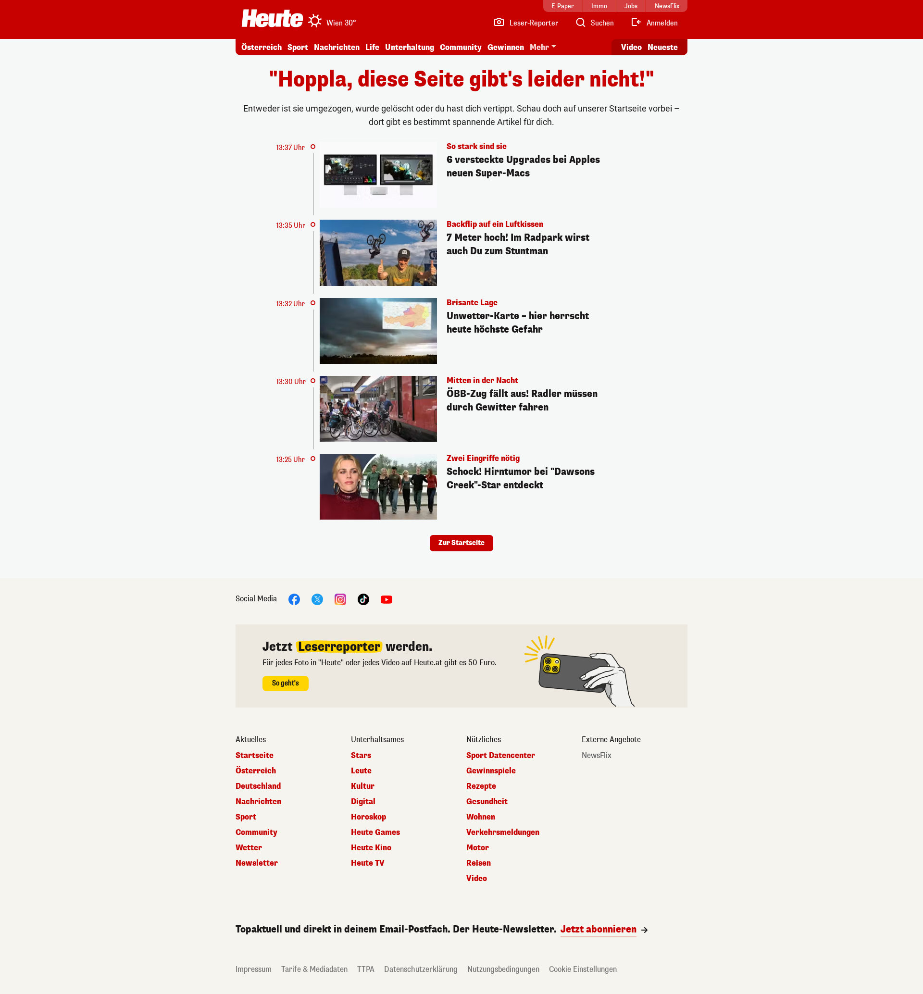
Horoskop (368, 817)
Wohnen (480, 817)
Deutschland (258, 786)
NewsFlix (596, 755)
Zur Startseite (461, 542)
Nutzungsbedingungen (503, 969)
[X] (317, 599)
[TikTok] (363, 599)
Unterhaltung (409, 47)
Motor (477, 848)
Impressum (254, 969)
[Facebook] (294, 599)
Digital (363, 802)
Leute (361, 771)
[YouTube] (386, 599)
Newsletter (257, 863)
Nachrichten (258, 802)
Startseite (255, 755)
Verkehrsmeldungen (502, 832)
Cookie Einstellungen (583, 969)
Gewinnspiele (491, 771)
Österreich (261, 47)
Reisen (478, 863)
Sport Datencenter (500, 755)
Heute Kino (371, 848)
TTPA (365, 969)
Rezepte (481, 786)
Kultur (362, 786)
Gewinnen (505, 47)
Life (372, 47)
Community (461, 47)
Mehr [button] (539, 47)
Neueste (663, 47)
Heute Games (375, 832)
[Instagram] (340, 599)
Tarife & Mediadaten (314, 969)
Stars (361, 755)
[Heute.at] (272, 18)
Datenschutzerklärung (421, 969)
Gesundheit (487, 802)
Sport (297, 47)
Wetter (249, 848)
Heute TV (368, 863)
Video (631, 47)
